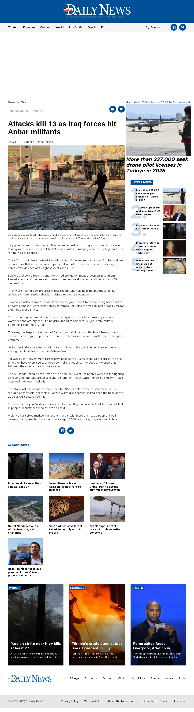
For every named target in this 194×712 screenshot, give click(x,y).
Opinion (45, 27)
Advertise (179, 701)
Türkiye (13, 27)
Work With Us (93, 701)
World (60, 27)
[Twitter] (182, 27)
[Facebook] (174, 27)
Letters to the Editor (154, 701)
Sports (92, 27)
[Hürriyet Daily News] (97, 11)
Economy (29, 27)
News (12, 102)
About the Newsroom (121, 701)
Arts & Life (76, 27)
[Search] (147, 27)
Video (169, 678)
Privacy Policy (69, 701)
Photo (105, 27)
